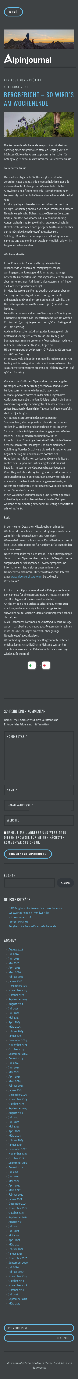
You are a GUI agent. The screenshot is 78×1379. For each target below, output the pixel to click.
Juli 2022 (14, 1171)
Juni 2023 (14, 1122)
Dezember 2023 (18, 1094)
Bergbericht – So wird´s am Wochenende (32, 926)
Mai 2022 (14, 1181)
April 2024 (14, 1076)
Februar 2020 (16, 1271)
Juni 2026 (14, 958)
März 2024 (15, 1081)
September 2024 (18, 1053)
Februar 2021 (16, 1249)
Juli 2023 (14, 1117)
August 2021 (16, 1221)
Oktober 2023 (16, 1103)
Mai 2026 (14, 963)
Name (12, 790)
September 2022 (18, 1162)
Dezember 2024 (18, 1040)
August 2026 (16, 949)
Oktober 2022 (16, 1158)
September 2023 (18, 1108)
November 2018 (18, 1285)
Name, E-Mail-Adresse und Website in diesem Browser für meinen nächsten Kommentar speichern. (35, 837)
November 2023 (18, 1099)
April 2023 (14, 1131)
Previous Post (41, 1328)
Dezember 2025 (18, 985)
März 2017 (14, 1303)
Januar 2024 (15, 1090)
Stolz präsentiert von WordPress (25, 1363)
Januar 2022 (15, 1199)
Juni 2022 (14, 1176)
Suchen (10, 875)
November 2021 (18, 1208)
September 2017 (18, 1299)
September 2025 (18, 999)
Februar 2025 (16, 1031)
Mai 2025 (14, 1017)
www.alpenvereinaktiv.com (26, 576)
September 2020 (18, 1262)
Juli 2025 (14, 1008)
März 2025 (15, 1026)
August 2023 (16, 1112)
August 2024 (16, 1058)
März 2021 (14, 1244)
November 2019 (18, 1276)
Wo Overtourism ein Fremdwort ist (29, 912)
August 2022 (16, 1167)
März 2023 (15, 1135)
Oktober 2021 (16, 1212)
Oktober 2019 (16, 1280)
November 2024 (18, 1044)
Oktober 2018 (16, 1289)
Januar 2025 (15, 1035)
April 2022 (14, 1185)
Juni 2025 (14, 1013)
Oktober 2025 (16, 994)
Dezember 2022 (18, 1149)
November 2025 (18, 990)
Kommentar (17, 736)
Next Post (65, 1338)
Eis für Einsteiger (18, 921)
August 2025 (16, 1004)
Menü (13, 12)
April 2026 (14, 967)
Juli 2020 (14, 1267)
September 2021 (18, 1217)
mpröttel (34, 80)
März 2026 (15, 972)
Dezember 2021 (18, 1203)
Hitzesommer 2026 (20, 917)
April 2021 (14, 1240)
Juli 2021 (13, 1226)
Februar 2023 (16, 1140)
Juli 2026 (14, 954)
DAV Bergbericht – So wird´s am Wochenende (35, 908)
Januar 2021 (15, 1253)
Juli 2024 (14, 1063)
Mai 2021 (14, 1235)
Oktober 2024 (16, 1049)
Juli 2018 (14, 1294)
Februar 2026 (16, 976)
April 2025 (14, 1022)
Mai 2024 (14, 1072)
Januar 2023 (15, 1144)
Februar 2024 (16, 1085)
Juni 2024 (14, 1067)
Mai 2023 (14, 1126)
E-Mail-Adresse (20, 805)
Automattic (38, 1367)
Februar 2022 (16, 1194)
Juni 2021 (14, 1230)
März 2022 (15, 1190)
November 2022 (18, 1153)
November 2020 (18, 1258)
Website (13, 820)
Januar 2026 (15, 981)
